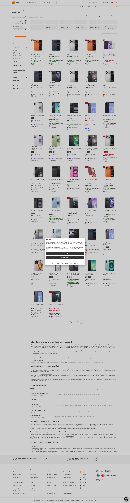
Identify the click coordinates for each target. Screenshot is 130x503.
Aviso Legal (76, 263)
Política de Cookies (55, 263)
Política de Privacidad (67, 263)
